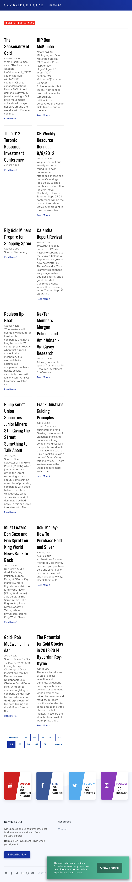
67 (36, 744)
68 (45, 744)
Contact (62, 829)
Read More (10, 118)
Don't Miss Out (25, 833)
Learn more (75, 872)
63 (59, 737)
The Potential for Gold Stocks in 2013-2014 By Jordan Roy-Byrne (50, 650)
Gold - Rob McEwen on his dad (17, 644)
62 (51, 737)
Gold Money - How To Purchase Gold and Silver (49, 537)
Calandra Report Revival (49, 234)
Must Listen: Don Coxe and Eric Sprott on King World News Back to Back (16, 544)
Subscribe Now (17, 854)
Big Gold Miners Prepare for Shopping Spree (17, 237)
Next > (58, 744)
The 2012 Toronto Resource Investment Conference (14, 147)
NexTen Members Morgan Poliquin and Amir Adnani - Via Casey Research (48, 334)
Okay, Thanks (109, 868)
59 (26, 737)
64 (11, 744)
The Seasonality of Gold (16, 47)
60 (34, 737)
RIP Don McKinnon (45, 43)
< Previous (12, 737)
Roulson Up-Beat (14, 317)
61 (43, 737)
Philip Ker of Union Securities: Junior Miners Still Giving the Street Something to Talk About (17, 427)
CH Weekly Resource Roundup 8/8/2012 (46, 144)
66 (28, 744)
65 (20, 744)
